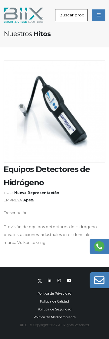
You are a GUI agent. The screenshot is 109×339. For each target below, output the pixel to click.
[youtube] (69, 280)
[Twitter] (40, 280)
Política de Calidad (54, 301)
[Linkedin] (49, 280)
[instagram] (59, 280)
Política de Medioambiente (55, 317)
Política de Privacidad (54, 294)
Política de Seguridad (54, 309)
